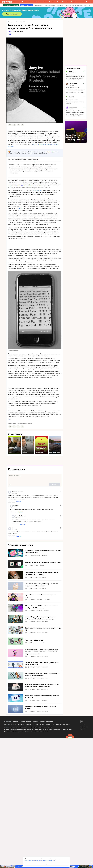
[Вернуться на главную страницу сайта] (7, 2)
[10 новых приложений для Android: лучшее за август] (34, 563)
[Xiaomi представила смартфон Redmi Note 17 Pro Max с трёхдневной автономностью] (34, 686)
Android (36, 565)
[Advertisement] (34, 243)
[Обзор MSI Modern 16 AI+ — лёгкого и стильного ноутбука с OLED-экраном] (34, 608)
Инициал (48, 724)
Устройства (43, 577)
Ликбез (38, 667)
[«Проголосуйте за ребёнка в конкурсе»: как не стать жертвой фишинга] (34, 552)
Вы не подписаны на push (63, 724)
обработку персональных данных (46, 860)
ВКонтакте (21, 724)
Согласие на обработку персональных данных (59, 729)
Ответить (18, 501)
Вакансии (42, 721)
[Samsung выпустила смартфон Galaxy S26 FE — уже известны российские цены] (34, 675)
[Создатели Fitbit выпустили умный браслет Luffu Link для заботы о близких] (34, 574)
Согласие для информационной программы (36, 731)
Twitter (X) (28, 724)
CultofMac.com (37, 190)
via (9, 419)
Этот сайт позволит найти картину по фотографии (75, 102)
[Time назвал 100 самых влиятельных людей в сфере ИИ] (34, 630)
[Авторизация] (90, 1)
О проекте (15, 721)
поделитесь (50, 152)
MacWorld (20, 208)
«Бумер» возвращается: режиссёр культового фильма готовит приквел (75, 91)
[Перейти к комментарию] (76, 75)
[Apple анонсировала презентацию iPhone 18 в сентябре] (34, 708)
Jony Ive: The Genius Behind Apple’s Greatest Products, (24, 186)
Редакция (35, 721)
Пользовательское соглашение (19, 727)
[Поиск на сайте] (83, 1)
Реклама (10, 452)
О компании (49, 721)
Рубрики (22, 721)
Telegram (13, 724)
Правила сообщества (40, 729)
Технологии (37, 555)
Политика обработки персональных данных (40, 727)
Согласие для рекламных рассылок (13, 731)
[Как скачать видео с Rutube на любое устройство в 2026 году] (34, 697)
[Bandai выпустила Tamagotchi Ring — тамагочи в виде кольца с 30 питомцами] (34, 586)
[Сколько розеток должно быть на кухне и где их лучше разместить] (34, 664)
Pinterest (35, 724)
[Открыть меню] (60, 492)
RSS (53, 724)
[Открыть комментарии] (29, 555)
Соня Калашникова (18, 31)
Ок (46, 864)
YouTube (41, 724)
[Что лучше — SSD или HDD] (34, 641)
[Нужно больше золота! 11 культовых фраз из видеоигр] (34, 597)
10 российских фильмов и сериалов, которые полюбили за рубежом (74, 79)
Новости (37, 577)
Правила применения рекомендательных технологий (18, 729)
